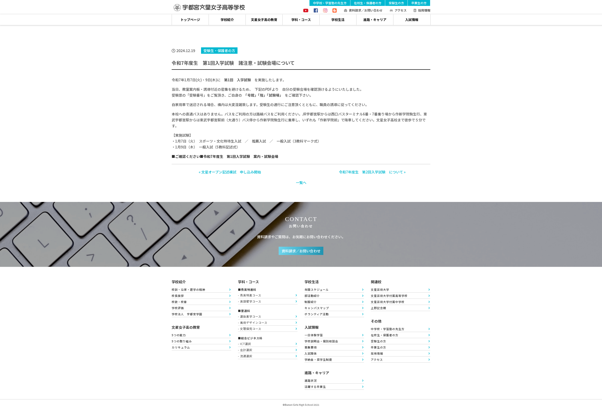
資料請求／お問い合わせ (366, 10)
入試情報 (411, 19)
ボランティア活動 (317, 314)
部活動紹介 (312, 296)
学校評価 (178, 308)
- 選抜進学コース (249, 316)
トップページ (190, 19)
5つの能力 (179, 335)
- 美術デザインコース (252, 322)
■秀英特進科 (247, 289)
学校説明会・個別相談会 (321, 341)
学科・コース (301, 19)
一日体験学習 (314, 335)
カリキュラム (181, 347)
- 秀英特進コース (249, 295)
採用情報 (424, 10)
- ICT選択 (244, 344)
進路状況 (311, 380)
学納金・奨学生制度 (318, 359)
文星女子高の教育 (264, 19)
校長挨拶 (178, 296)
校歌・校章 (179, 302)
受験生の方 (396, 3)
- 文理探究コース (249, 329)
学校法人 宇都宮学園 (187, 314)
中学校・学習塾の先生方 (330, 3)
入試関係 (311, 353)
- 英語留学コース (249, 301)
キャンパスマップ (317, 308)
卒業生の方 (419, 3)
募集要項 (311, 347)
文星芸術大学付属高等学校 (389, 296)
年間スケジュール (317, 289)
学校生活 (338, 19)
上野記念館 (378, 308)
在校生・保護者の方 (367, 3)
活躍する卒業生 (315, 387)
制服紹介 (311, 302)
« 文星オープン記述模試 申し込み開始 (230, 171)
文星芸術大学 (380, 289)
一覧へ (301, 182)
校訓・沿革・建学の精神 (188, 289)
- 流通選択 (245, 356)
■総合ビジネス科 (250, 338)
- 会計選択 (245, 350)
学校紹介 (227, 19)
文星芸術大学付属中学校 (387, 302)
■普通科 (244, 311)
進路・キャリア (374, 19)
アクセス (401, 10)
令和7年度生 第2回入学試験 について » (372, 171)
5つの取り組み (182, 341)
